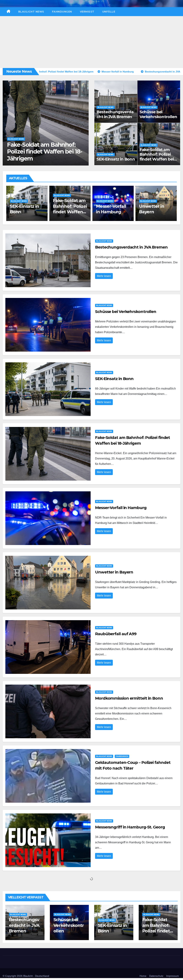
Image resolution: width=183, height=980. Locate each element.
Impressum (172, 975)
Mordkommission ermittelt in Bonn (129, 698)
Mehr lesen (104, 276)
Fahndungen (62, 11)
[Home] (8, 11)
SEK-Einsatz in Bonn (116, 159)
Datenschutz (156, 975)
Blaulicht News (31, 11)
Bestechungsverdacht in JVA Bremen (115, 114)
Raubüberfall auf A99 (115, 633)
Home (143, 975)
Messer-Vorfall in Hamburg (43, 158)
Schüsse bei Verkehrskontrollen (158, 114)
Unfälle (108, 11)
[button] (84, 122)
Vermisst (87, 11)
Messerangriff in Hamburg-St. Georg (130, 827)
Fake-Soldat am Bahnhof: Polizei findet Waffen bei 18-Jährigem (157, 156)
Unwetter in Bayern (114, 572)
